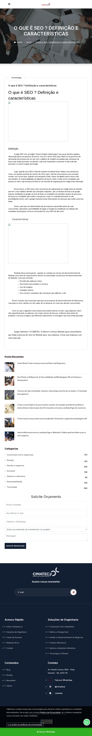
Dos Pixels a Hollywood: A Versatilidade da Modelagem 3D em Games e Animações (49, 378)
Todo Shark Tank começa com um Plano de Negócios (41, 363)
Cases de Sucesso (14, 637)
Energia (10, 460)
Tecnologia (16, 78)
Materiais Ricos (12, 643)
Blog (29, 42)
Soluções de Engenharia (16, 632)
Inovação (11, 471)
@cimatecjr (59, 687)
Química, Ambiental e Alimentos (62, 648)
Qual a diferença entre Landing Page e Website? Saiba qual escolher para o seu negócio (51, 434)
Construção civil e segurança (20, 455)
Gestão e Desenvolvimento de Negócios (66, 637)
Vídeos (9, 686)
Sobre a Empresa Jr (14, 626)
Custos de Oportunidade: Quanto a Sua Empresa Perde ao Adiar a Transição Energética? (52, 392)
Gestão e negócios (15, 465)
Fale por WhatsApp (63, 680)
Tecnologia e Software (59, 653)
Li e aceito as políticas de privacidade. (25, 724)
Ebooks (9, 675)
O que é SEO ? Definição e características (32, 85)
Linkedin (58, 693)
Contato (9, 648)
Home (19, 42)
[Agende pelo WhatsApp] (86, 722)
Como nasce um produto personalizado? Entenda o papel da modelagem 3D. (52, 418)
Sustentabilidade (14, 481)
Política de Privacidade (50, 712)
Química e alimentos (16, 476)
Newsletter (11, 680)
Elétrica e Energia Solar (59, 632)
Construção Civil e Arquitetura (62, 626)
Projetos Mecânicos (58, 643)
